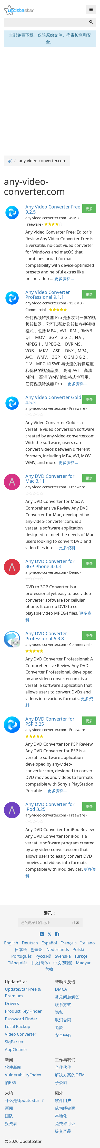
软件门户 (63, 1100)
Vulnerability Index (23, 1075)
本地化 (61, 1116)
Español (49, 943)
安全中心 (63, 1035)
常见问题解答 (67, 997)
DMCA (61, 989)
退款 (59, 1027)
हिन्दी (49, 969)
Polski (78, 949)
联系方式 (63, 1004)
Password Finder (21, 1019)
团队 (9, 1116)
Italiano (87, 943)
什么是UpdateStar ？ (25, 1100)
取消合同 (63, 1020)
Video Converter (20, 1034)
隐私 (59, 1012)
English (11, 943)
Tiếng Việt (17, 963)
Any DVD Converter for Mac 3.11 (49, 478)
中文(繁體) (62, 963)
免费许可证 (65, 1123)
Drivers (12, 1003)
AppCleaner (16, 1049)
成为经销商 (65, 1108)
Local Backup (17, 1026)
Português (21, 956)
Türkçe (80, 956)
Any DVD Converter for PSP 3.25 (49, 721)
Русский (43, 956)
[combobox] (45, 22)
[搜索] (91, 22)
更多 (89, 208)
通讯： (50, 913)
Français (69, 943)
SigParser (14, 1042)
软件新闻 (13, 1067)
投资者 (11, 1123)
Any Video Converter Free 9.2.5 (52, 209)
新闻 (9, 1108)
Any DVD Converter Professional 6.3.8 (46, 636)
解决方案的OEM (70, 1075)
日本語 (21, 949)
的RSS (10, 1082)
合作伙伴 (63, 1067)
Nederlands (57, 949)
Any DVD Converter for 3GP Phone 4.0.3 (49, 563)
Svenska (63, 956)
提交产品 (63, 1131)
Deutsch (30, 943)
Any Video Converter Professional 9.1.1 (47, 294)
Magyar (83, 963)
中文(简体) (40, 963)
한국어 (37, 949)
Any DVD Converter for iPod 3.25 (49, 806)
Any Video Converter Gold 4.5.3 (53, 399)
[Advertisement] (50, 100)
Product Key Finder (23, 1011)
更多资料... (64, 278)
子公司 (61, 1082)
